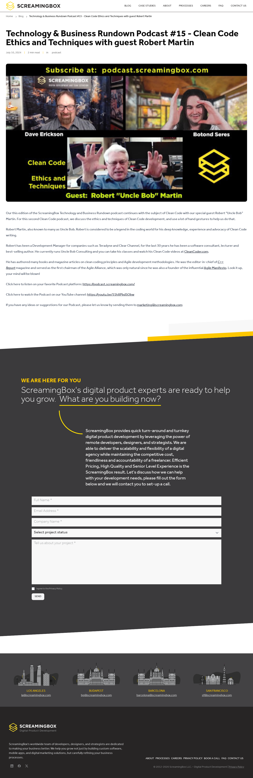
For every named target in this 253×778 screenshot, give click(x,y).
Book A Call (212, 758)
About (167, 6)
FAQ (221, 6)
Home (9, 16)
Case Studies (147, 6)
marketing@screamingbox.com (159, 305)
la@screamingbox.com (36, 695)
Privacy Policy (55, 589)
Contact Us (238, 6)
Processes (186, 6)
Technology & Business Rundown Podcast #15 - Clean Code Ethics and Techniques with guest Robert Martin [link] (90, 16)
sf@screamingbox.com (217, 695)
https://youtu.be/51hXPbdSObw (110, 295)
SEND (38, 596)
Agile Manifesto (215, 268)
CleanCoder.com (196, 252)
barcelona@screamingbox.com (157, 695)
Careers (205, 6)
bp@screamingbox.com (96, 695)
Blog (127, 6)
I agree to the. (49, 589)
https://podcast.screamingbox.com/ (109, 284)
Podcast (56, 53)
